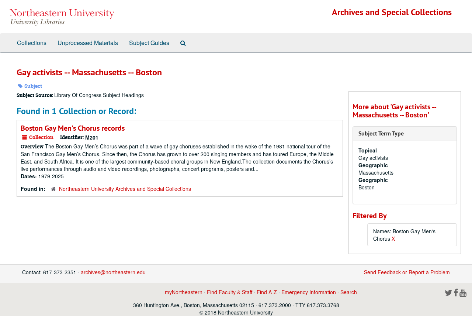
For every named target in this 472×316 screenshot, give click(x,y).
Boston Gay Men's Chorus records (73, 128)
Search (348, 292)
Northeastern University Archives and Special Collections (125, 188)
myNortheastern (183, 292)
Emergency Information (308, 292)
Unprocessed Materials (88, 42)
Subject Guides (149, 42)
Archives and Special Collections (392, 12)
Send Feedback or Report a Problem (407, 272)
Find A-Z (267, 292)
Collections (31, 42)
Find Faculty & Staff (229, 292)
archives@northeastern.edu (113, 272)
